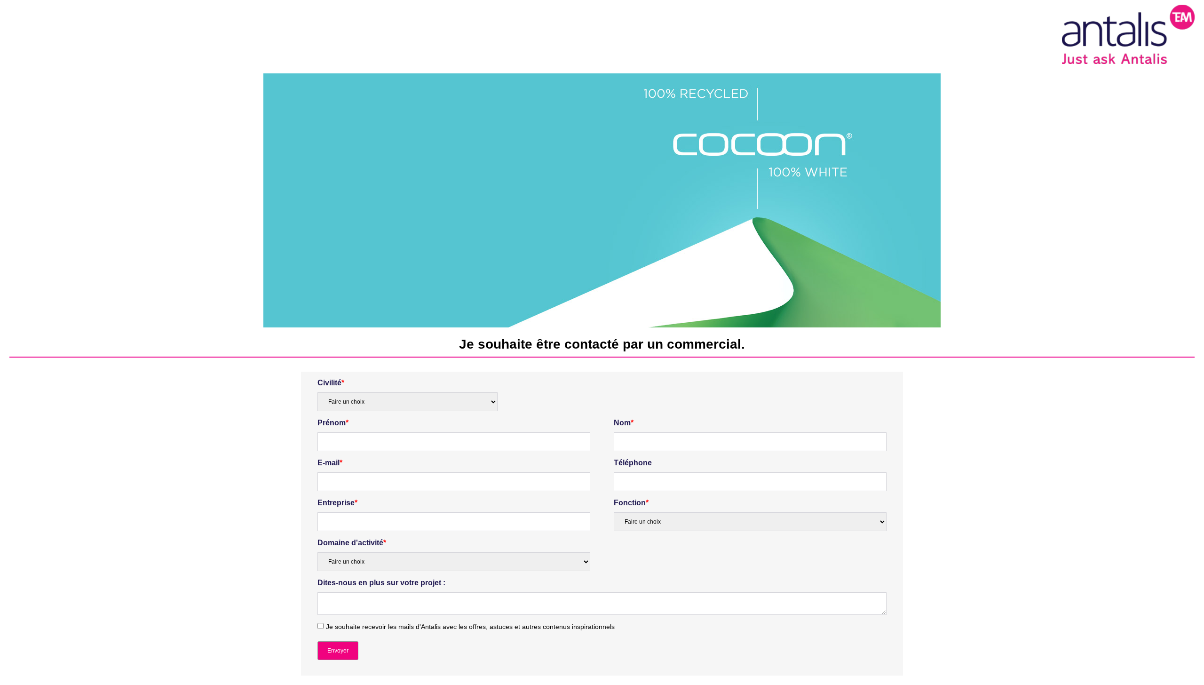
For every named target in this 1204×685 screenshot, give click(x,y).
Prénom (333, 423)
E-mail (329, 463)
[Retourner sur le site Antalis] (1128, 34)
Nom (624, 423)
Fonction (631, 503)
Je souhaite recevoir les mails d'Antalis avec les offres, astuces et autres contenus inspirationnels (470, 626)
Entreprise (337, 503)
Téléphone (633, 463)
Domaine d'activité (351, 543)
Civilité (330, 383)
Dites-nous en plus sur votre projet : (381, 583)
